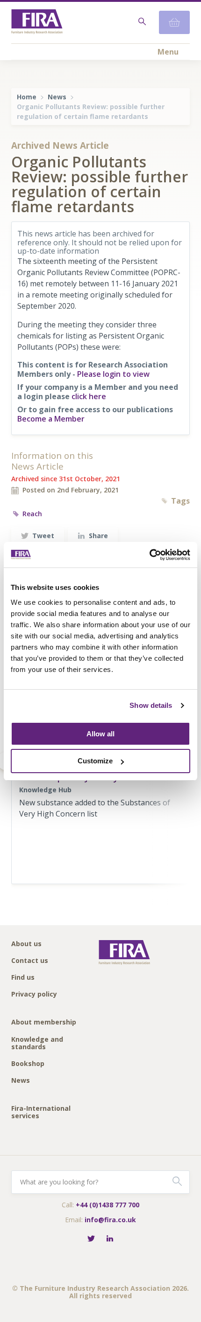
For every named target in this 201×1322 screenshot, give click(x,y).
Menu (168, 52)
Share (98, 535)
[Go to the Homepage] (37, 22)
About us (26, 944)
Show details (150, 705)
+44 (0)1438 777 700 (107, 1204)
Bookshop (27, 1064)
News (57, 96)
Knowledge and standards (37, 1043)
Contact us (29, 961)
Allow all (100, 734)
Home (26, 96)
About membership (43, 1022)
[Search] (141, 22)
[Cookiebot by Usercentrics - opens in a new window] (149, 555)
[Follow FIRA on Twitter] (91, 1239)
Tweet (43, 535)
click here (89, 396)
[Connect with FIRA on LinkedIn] (109, 1239)
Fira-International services (41, 1112)
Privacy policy (34, 994)
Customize (95, 761)
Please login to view (113, 374)
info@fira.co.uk (110, 1219)
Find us (23, 978)
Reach (32, 513)
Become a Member (51, 419)
